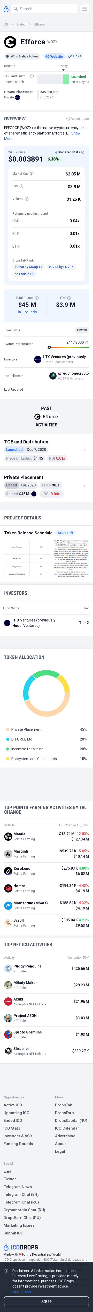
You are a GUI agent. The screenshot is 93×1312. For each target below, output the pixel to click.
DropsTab (63, 1105)
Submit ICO (14, 1233)
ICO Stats (12, 1128)
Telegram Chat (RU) (21, 1202)
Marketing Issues (19, 1225)
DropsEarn (64, 1113)
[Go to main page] (6, 8)
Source (63, 533)
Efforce (39, 24)
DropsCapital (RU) (71, 1120)
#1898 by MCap (26, 267)
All (6, 24)
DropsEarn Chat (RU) (22, 1217)
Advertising (65, 1136)
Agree (46, 1301)
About (60, 1143)
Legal (60, 1151)
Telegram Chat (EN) (21, 1194)
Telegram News (18, 1186)
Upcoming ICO (16, 1113)
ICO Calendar (67, 1128)
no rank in (21, 274)
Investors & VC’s (18, 1136)
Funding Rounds (18, 1143)
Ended (21, 24)
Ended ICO (13, 1120)
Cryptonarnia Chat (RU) (24, 1210)
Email (8, 1171)
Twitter (10, 1179)
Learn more (21, 1291)
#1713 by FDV (59, 267)
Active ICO (13, 1105)
